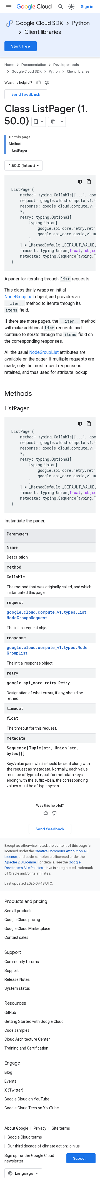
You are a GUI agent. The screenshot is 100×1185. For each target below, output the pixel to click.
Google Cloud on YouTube (26, 1099)
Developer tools (66, 65)
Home (9, 65)
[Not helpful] (47, 82)
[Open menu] (8, 6)
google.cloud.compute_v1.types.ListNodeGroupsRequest (46, 614)
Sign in (87, 6)
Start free (20, 46)
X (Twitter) (13, 1090)
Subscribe (82, 1158)
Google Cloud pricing (22, 919)
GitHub (10, 1012)
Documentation (33, 65)
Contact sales (16, 937)
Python (81, 23)
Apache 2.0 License (20, 862)
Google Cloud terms (25, 1137)
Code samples (16, 1030)
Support (11, 970)
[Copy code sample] (88, 181)
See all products (18, 911)
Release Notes (17, 979)
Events (10, 1081)
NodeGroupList (19, 296)
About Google (16, 1128)
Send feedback (25, 94)
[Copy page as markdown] (53, 122)
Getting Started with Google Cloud (34, 1021)
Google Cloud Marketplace (27, 928)
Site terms (61, 1128)
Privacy (40, 1128)
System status (17, 988)
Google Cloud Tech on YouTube (31, 1108)
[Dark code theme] (80, 181)
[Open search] (61, 6)
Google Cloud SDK (39, 23)
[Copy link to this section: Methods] (39, 394)
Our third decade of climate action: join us (44, 1146)
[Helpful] (38, 82)
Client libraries (42, 32)
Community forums (21, 961)
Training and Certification (26, 1048)
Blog (8, 1072)
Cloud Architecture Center (27, 1039)
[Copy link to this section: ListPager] (34, 409)
